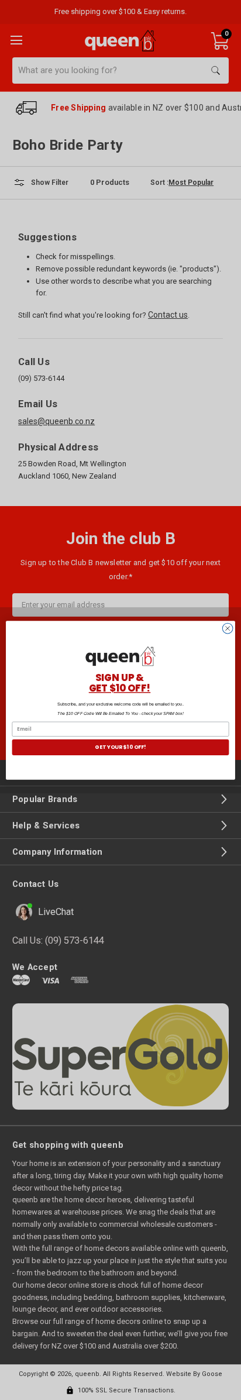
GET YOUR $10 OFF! (120, 747)
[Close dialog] (227, 628)
